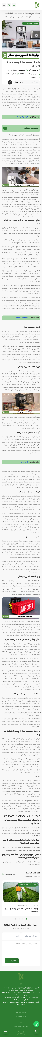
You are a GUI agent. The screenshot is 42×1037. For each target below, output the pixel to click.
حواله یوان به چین (21, 317)
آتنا (30, 70)
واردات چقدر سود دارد (16, 17)
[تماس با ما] (36, 1031)
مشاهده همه (10, 874)
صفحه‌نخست (34, 17)
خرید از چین (24, 462)
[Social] (23, 1033)
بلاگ (26, 17)
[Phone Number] (14, 5)
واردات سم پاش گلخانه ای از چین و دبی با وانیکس (21, 910)
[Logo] (37, 5)
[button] (26, 919)
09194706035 (21, 1017)
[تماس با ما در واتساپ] (36, 1024)
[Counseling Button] (9, 5)
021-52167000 (21, 1013)
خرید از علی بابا (22, 116)
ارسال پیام (13, 960)
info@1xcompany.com (21, 1026)
